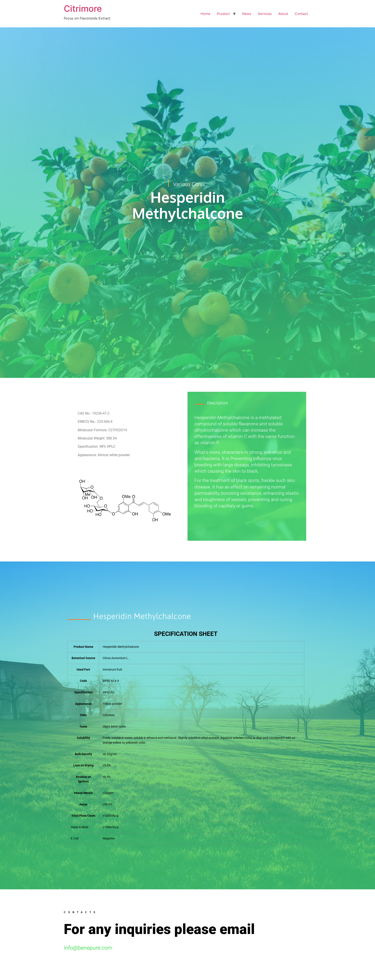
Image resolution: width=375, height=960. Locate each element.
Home (205, 13)
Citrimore (83, 8)
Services (265, 13)
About (283, 13)
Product (223, 13)
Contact (301, 13)
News (246, 13)
